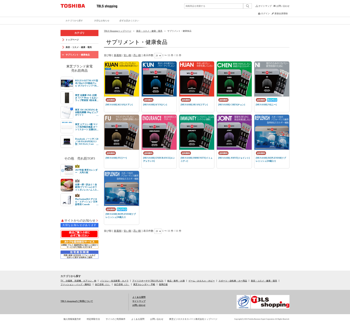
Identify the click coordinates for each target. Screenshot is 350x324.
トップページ (72, 39)
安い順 (127, 55)
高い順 (137, 55)
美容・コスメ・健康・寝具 (149, 31)
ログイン (265, 13)
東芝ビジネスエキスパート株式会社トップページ (193, 319)
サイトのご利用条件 (115, 319)
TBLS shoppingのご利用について (77, 301)
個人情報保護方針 (72, 319)
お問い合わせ (282, 6)
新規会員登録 (281, 13)
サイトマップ (265, 6)
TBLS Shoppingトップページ (117, 31)
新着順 (118, 55)
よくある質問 (138, 297)
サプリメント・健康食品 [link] (179, 31)
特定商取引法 (93, 319)
